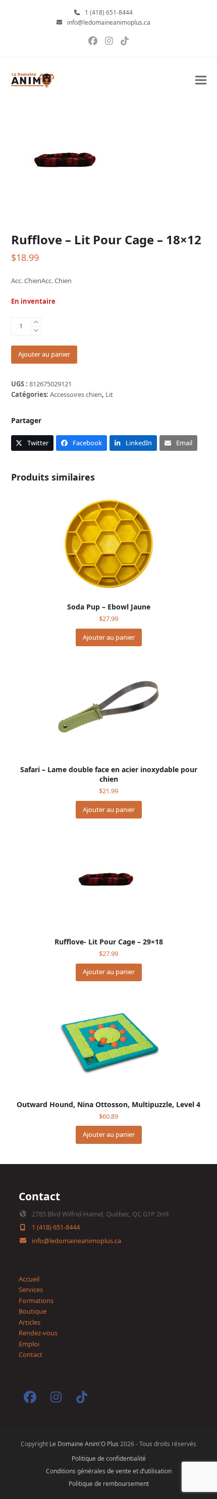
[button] (200, 80)
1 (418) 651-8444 (109, 12)
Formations (36, 1300)
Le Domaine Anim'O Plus (84, 1444)
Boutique (32, 1311)
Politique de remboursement (109, 1483)
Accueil (29, 1278)
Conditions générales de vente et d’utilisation (109, 1471)
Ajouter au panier (44, 354)
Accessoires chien (76, 394)
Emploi (29, 1343)
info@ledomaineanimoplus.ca (108, 22)
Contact (30, 1354)
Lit (109, 394)
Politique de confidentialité (109, 1458)
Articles (29, 1322)
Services (31, 1289)
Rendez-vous (38, 1332)
